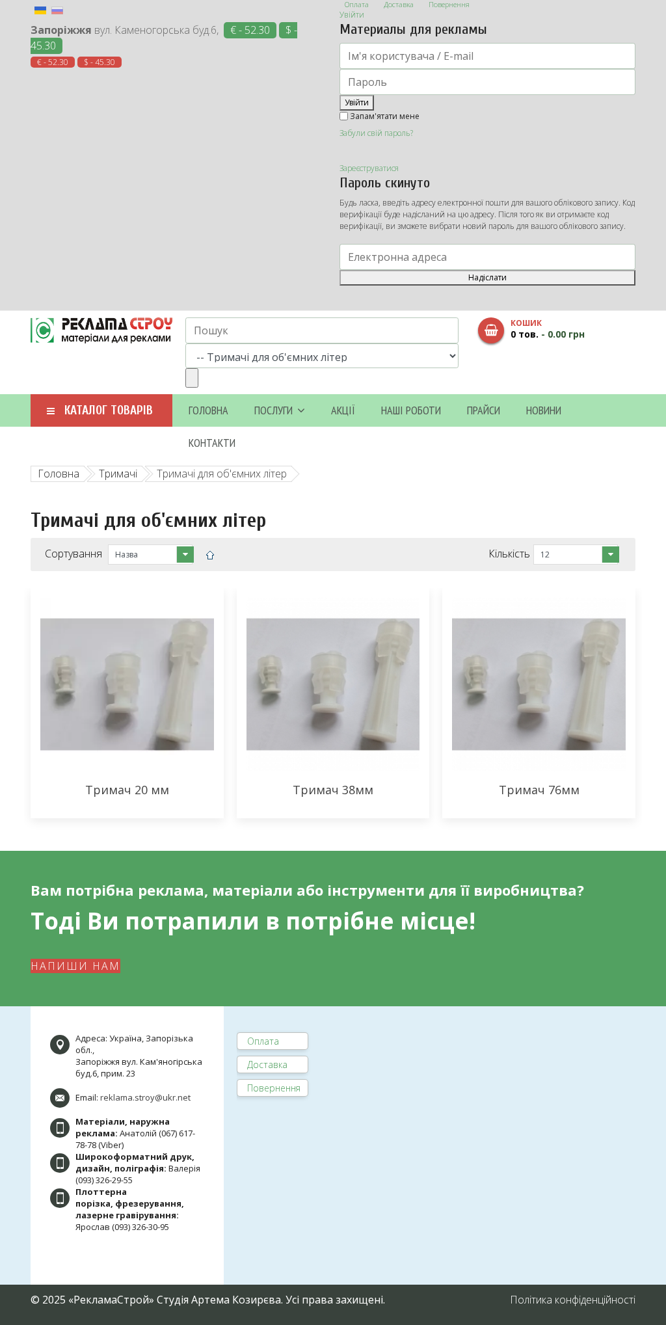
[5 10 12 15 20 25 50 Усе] (575, 554)
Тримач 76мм (539, 789)
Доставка (267, 1064)
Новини (543, 410)
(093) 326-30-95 (140, 1227)
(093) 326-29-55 (104, 1180)
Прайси (483, 410)
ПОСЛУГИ (273, 410)
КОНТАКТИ (212, 442)
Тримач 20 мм (127, 789)
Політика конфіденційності (572, 1299)
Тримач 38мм (333, 789)
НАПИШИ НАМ (75, 966)
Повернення (273, 1088)
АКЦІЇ (343, 410)
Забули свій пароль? (376, 133)
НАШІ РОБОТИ (411, 410)
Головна (208, 410)
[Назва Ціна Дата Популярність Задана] (150, 554)
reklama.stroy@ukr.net (145, 1097)
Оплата (263, 1041)
